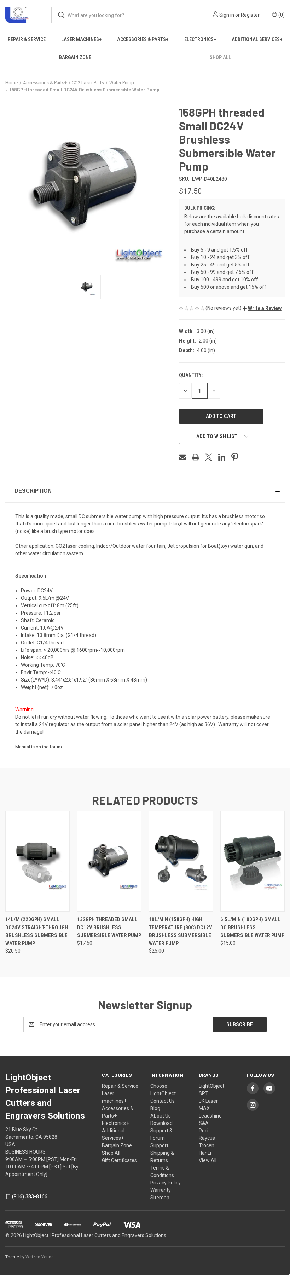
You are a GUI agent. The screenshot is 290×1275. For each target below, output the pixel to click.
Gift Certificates (119, 1160)
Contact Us (162, 1101)
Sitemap (159, 1197)
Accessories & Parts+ (142, 39)
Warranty (160, 1190)
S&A (204, 1123)
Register (250, 15)
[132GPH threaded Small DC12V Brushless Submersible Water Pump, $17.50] (109, 861)
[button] (262, 308)
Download (161, 1123)
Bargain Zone (75, 57)
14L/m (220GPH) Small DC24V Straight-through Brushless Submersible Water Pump (36, 931)
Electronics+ (200, 39)
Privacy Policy (165, 1182)
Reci (203, 1130)
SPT (203, 1093)
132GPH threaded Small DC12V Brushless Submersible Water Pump (109, 927)
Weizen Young (39, 1256)
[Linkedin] (221, 457)
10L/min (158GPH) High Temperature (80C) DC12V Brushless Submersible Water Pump (180, 931)
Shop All (111, 1153)
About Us (160, 1116)
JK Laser (208, 1101)
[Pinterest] (234, 457)
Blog (155, 1108)
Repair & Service (27, 39)
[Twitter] (208, 457)
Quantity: (191, 375)
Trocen (206, 1145)
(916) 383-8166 (29, 1196)
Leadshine (210, 1116)
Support (159, 1145)
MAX (204, 1108)
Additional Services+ (257, 39)
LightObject (211, 1086)
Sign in (226, 15)
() (281, 15)
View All (207, 1160)
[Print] (195, 457)
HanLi (205, 1153)
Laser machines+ (81, 39)
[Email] (182, 457)
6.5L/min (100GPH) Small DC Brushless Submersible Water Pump (252, 927)
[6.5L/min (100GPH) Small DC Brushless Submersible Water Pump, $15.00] (252, 861)
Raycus (207, 1138)
